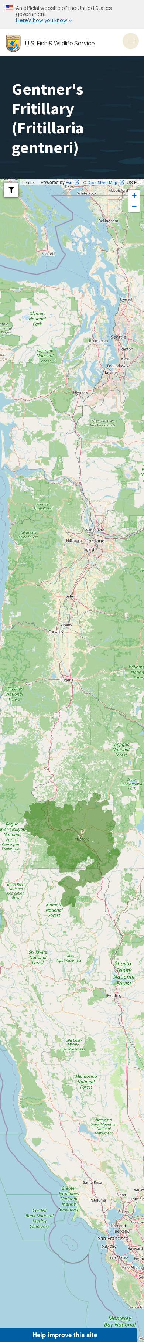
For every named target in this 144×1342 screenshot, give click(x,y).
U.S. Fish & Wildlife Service (60, 43)
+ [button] (134, 195)
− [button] (134, 206)
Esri (69, 182)
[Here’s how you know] (72, 14)
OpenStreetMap (102, 182)
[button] (11, 190)
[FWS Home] (13, 43)
